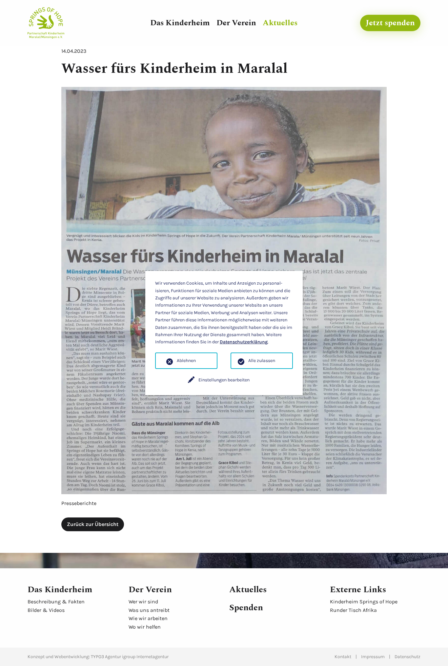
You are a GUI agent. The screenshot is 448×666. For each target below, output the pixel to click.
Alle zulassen (261, 360)
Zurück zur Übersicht (92, 524)
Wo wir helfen (145, 627)
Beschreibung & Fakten (56, 601)
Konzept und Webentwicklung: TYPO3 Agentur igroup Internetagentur (98, 656)
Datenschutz (407, 656)
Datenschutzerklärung (244, 342)
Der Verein (236, 23)
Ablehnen (186, 360)
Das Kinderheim (180, 23)
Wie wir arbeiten (148, 618)
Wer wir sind (143, 601)
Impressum (373, 656)
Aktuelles (280, 23)
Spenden (246, 607)
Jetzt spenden (390, 23)
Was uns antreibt (149, 610)
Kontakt (343, 656)
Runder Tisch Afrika (353, 610)
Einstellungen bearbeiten (224, 380)
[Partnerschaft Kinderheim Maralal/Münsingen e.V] (46, 22)
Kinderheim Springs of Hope (363, 601)
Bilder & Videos (46, 610)
